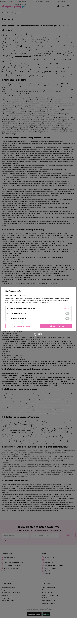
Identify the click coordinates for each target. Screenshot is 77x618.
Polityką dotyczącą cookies (51, 298)
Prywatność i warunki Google (40, 302)
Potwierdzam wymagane (22, 326)
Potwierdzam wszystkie (56, 326)
